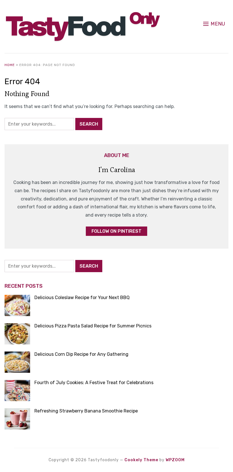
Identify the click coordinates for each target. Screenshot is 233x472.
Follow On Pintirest (116, 231)
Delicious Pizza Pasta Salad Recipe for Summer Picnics (92, 326)
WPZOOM (175, 460)
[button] (214, 24)
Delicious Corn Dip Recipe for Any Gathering (81, 354)
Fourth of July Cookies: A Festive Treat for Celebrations (93, 382)
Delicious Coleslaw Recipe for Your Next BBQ (82, 297)
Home (10, 65)
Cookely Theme (141, 460)
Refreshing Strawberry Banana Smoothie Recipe (86, 411)
